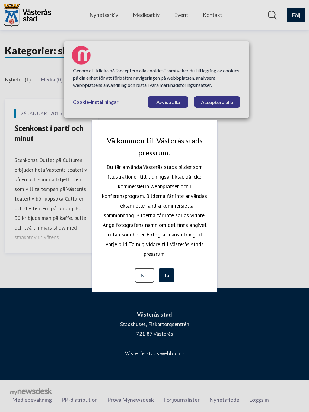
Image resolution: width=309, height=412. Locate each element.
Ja (166, 275)
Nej (144, 275)
